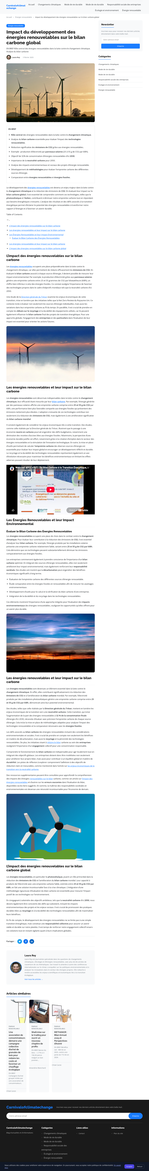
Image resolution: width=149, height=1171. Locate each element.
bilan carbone (58, 401)
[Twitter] (19, 941)
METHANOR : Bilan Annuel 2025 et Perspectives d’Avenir (60, 1038)
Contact (81, 1133)
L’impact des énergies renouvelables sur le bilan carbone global (37, 248)
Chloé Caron (11, 1091)
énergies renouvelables (39, 187)
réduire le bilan (54, 742)
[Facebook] (25, 941)
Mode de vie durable (73, 4)
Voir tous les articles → (34, 979)
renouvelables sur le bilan (41, 778)
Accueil (31, 4)
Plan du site (118, 1133)
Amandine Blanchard (37, 1068)
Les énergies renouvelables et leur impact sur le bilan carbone (37, 230)
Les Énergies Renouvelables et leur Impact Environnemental (36, 234)
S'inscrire (120, 46)
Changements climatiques (49, 4)
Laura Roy (30, 955)
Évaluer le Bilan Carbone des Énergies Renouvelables (36, 238)
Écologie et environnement (107, 10)
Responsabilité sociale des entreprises (124, 4)
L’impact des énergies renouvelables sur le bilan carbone (34, 225)
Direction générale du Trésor (34, 297)
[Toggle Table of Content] (8, 220)
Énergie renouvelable (131, 10)
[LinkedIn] (31, 941)
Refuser (139, 1166)
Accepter (129, 1166)
